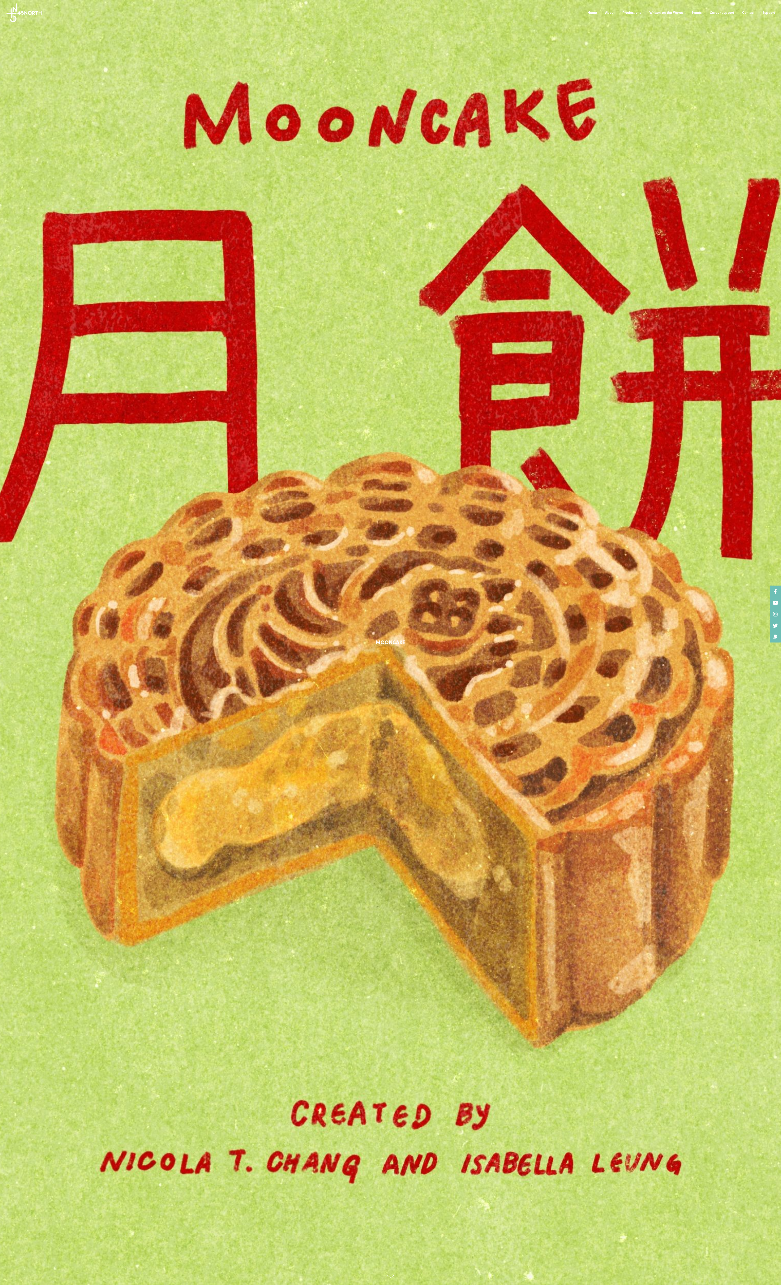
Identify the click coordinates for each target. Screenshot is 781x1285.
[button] (775, 636)
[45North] (24, 13)
